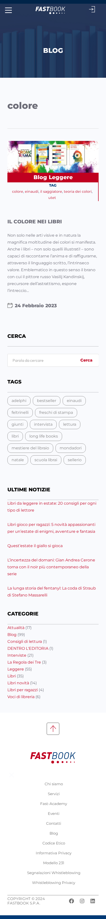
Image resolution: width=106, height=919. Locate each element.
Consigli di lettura (24, 641)
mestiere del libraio (30, 448)
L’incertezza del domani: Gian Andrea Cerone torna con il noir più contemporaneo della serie (51, 567)
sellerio (75, 460)
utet (52, 197)
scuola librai (46, 460)
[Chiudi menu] (11, 775)
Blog (40, 177)
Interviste (16, 655)
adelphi (19, 400)
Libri (11, 676)
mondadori (71, 448)
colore (17, 191)
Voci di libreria (21, 696)
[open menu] (8, 10)
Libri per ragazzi (22, 690)
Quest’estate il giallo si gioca (35, 545)
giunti (17, 424)
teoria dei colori (78, 191)
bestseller (46, 400)
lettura (69, 424)
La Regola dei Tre (24, 662)
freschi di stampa (56, 412)
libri (15, 436)
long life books (43, 436)
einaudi (31, 191)
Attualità (15, 627)
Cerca (86, 360)
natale (18, 460)
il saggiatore (51, 191)
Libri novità (18, 683)
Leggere (61, 177)
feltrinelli (20, 412)
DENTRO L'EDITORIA (27, 648)
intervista (43, 424)
